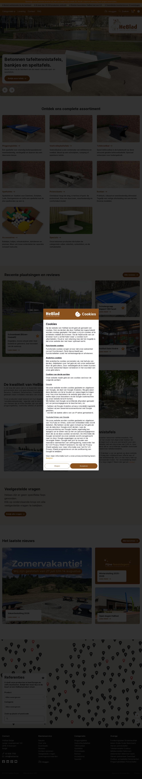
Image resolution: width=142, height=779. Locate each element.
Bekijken (49, 458)
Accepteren (84, 466)
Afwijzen (57, 466)
